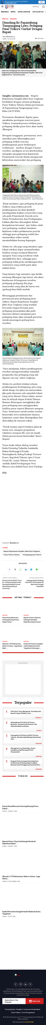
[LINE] (36, 569)
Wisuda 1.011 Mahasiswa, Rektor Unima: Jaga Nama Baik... (12, 646)
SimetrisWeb (29, 1022)
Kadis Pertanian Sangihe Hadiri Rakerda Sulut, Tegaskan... (21, 912)
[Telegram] (31, 569)
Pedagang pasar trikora (32, 555)
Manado (38, 717)
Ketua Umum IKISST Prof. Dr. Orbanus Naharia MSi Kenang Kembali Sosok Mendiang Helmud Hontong (12, 584)
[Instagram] (21, 984)
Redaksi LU (10, 37)
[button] (43, 7)
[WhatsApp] (20, 569)
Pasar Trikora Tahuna (12, 555)
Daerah (13, 19)
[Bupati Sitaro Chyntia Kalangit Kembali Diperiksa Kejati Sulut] (34, 607)
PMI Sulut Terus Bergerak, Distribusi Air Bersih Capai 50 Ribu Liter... (26, 712)
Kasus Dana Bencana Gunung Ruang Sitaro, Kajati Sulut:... (10, 620)
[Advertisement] (23, 85)
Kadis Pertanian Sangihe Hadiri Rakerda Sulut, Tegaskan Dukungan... (33, 646)
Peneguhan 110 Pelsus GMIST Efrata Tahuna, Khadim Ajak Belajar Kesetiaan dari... (26, 737)
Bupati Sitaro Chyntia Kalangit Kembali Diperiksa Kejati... (19, 842)
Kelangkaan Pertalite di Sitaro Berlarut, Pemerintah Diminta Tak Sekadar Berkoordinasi (24, 724)
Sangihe (39, 743)
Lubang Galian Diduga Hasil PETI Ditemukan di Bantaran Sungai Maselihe (34, 583)
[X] (15, 569)
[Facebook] (9, 569)
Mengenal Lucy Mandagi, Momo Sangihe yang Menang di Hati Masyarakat (23, 750)
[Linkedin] (25, 569)
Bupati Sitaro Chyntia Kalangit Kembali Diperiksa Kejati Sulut (32, 620)
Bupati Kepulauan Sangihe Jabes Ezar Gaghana (22, 551)
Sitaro (39, 730)
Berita (5, 19)
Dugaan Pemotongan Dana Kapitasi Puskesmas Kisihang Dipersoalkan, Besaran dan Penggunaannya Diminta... (26, 763)
